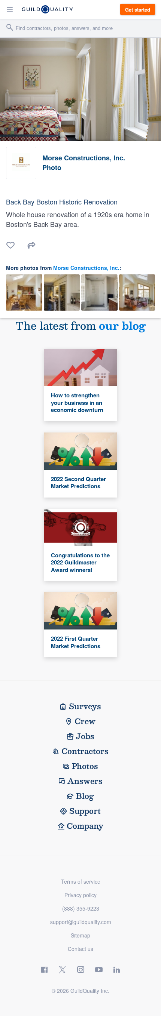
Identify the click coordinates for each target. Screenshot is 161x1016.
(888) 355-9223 (80, 908)
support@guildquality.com (80, 922)
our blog (122, 325)
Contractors (85, 751)
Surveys (85, 706)
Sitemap (80, 935)
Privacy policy (80, 895)
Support (85, 811)
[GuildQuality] (47, 9)
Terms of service (80, 881)
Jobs (85, 736)
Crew (85, 721)
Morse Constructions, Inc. (86, 267)
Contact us (80, 948)
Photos (85, 766)
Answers (85, 781)
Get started (137, 9)
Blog (85, 796)
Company (85, 826)
